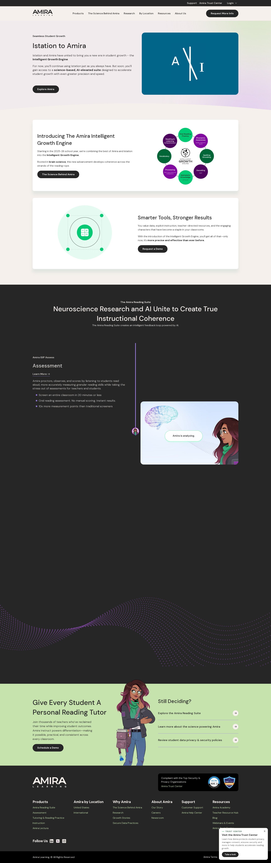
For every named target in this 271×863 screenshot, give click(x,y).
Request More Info (222, 13)
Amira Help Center (192, 812)
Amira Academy (221, 807)
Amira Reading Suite (44, 807)
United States (81, 807)
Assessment (39, 812)
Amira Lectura (40, 828)
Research (118, 812)
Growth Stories (121, 817)
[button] (231, 3)
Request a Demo (153, 249)
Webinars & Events (223, 823)
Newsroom (157, 817)
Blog (215, 817)
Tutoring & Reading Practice (48, 817)
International (81, 812)
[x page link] (58, 841)
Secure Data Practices (125, 823)
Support (192, 3)
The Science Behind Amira (103, 13)
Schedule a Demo (48, 747)
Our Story (157, 807)
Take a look (230, 854)
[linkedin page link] (51, 841)
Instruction (39, 823)
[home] (43, 13)
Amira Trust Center (210, 3)
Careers (156, 812)
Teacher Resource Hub (225, 812)
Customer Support (192, 807)
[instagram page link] (64, 841)
